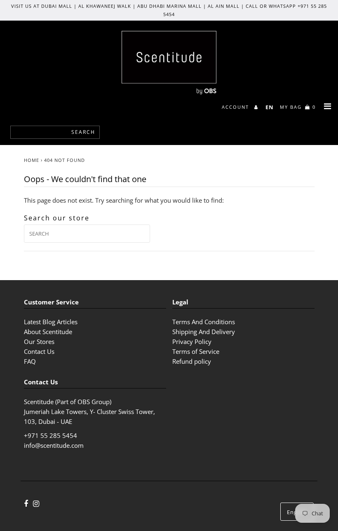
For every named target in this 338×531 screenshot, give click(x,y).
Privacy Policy (191, 341)
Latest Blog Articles (50, 322)
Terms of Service (195, 351)
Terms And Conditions (203, 322)
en (269, 107)
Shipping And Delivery (203, 331)
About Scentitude (48, 331)
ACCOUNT (236, 107)
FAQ (30, 361)
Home (31, 160)
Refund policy (191, 361)
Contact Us (39, 351)
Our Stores (39, 341)
